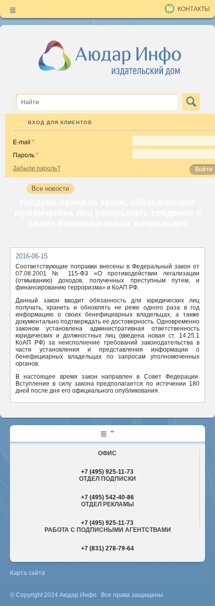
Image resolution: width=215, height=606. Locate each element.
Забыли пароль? (36, 168)
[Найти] (191, 102)
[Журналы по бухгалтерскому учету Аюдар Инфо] (110, 57)
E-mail (21, 142)
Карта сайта (27, 572)
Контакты (194, 9)
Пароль (23, 155)
